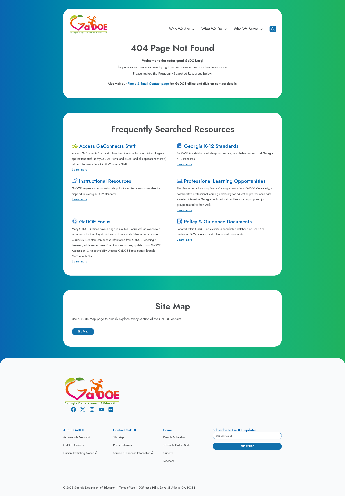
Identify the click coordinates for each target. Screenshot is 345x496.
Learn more (79, 169)
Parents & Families (174, 437)
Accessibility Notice (75, 437)
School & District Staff (176, 445)
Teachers (168, 461)
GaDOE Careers (73, 445)
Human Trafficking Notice (78, 453)
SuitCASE (182, 153)
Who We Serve (246, 29)
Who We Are (179, 29)
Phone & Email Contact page (148, 83)
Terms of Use (127, 488)
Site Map (83, 331)
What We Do (211, 29)
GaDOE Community (257, 188)
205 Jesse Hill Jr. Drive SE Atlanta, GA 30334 (167, 488)
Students (168, 453)
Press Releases (122, 445)
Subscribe (247, 446)
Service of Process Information (131, 453)
